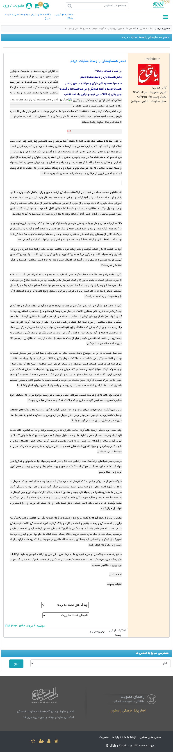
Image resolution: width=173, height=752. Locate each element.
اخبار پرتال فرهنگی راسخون (128, 711)
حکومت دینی (99, 28)
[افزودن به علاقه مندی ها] (33, 741)
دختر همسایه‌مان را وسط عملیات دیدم (98, 61)
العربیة (123, 745)
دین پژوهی (116, 28)
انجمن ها (131, 28)
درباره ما (116, 737)
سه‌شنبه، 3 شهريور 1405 (64, 17)
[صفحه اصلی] (56, 741)
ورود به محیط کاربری (142, 745)
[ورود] (49, 741)
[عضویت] (41, 741)
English (111, 745)
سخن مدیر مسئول (150, 737)
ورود (6, 6)
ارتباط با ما (130, 737)
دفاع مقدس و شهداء (76, 28)
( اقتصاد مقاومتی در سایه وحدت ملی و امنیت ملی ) (27, 17)
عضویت (18, 6)
